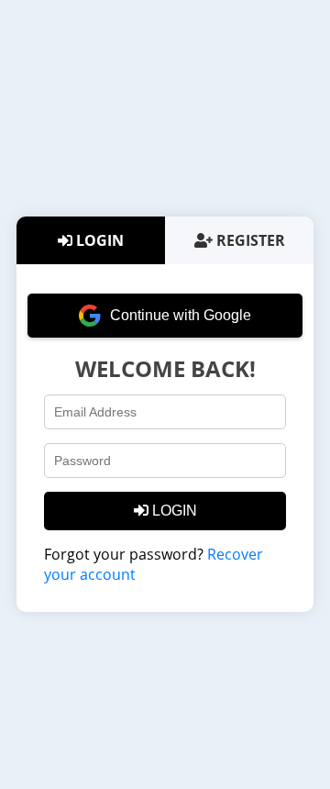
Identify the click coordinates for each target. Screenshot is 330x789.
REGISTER (249, 240)
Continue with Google (180, 315)
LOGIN (98, 240)
